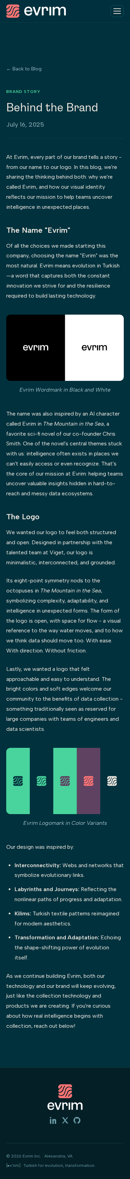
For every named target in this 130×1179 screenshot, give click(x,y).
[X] (65, 1122)
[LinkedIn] (53, 1122)
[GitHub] (76, 1122)
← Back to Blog (24, 69)
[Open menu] (117, 11)
